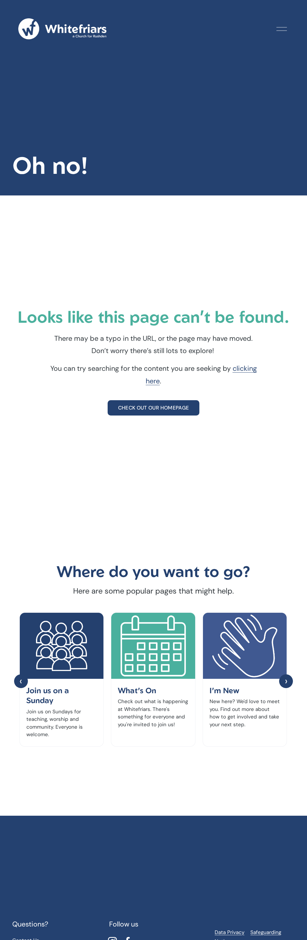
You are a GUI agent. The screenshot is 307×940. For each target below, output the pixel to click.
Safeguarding (265, 932)
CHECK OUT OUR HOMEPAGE (153, 407)
